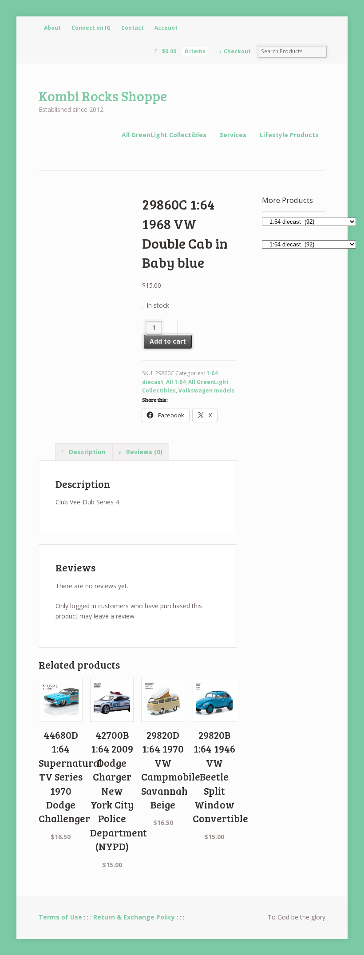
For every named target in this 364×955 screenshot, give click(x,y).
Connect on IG (91, 28)
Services (233, 135)
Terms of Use (60, 917)
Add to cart (168, 341)
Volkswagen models (206, 390)
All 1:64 (176, 382)
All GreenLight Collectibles (164, 135)
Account (166, 28)
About (52, 28)
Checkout (237, 51)
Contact (132, 28)
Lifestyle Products (289, 135)
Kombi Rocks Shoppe (103, 95)
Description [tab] (86, 452)
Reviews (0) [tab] (143, 452)
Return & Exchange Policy (134, 917)
